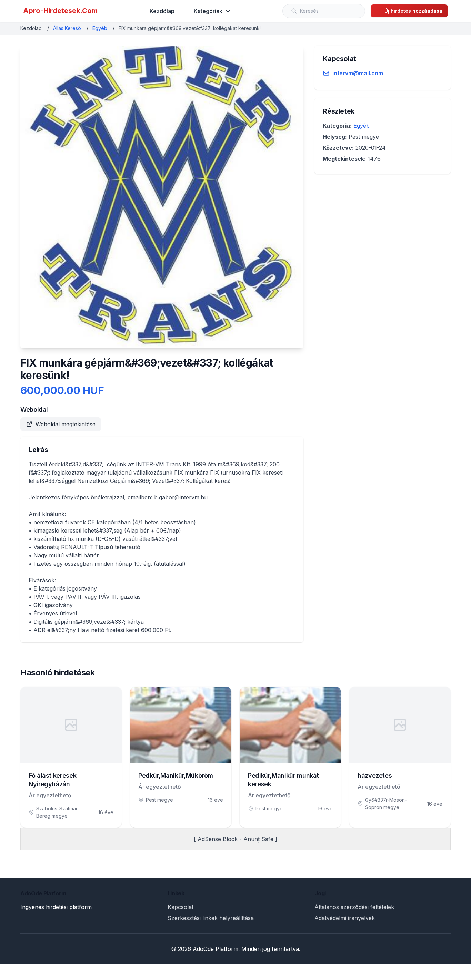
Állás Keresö (67, 28)
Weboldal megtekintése (66, 424)
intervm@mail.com (357, 73)
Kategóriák (208, 11)
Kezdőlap (162, 11)
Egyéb (99, 28)
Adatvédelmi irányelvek (344, 918)
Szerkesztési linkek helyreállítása (211, 918)
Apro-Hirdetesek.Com (60, 11)
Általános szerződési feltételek (354, 907)
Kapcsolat (180, 907)
